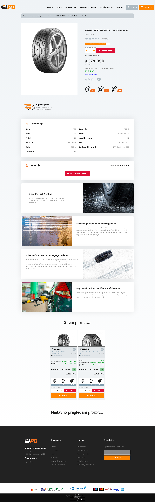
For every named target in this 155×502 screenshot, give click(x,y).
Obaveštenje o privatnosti (86, 465)
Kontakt (120, 7)
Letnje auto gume (38, 16)
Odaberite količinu (91, 47)
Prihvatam (73, 499)
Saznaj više (81, 499)
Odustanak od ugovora (58, 461)
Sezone (50, 7)
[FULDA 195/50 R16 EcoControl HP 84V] (91, 338)
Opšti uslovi (54, 450)
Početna (26, 16)
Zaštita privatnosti (83, 450)
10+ (102, 369)
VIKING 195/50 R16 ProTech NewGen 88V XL (71, 16)
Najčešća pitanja (106, 7)
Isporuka (54, 454)
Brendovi (83, 7)
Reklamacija (81, 457)
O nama (93, 7)
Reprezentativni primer (91, 74)
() (148, 7)
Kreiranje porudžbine (84, 454)
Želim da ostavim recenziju (77, 173)
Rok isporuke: (56, 364)
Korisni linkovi (70, 7)
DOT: (82, 360)
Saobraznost (55, 457)
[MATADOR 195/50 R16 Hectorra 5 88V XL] (63, 338)
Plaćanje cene (82, 447)
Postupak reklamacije (58, 465)
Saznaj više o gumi (64, 396)
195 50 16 (50, 16)
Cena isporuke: (57, 361)
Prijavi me (117, 458)
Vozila (59, 7)
